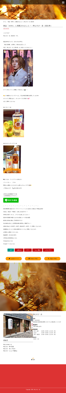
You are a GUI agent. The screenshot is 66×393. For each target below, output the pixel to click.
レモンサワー (48, 250)
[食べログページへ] (33, 359)
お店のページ (15, 258)
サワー (28, 250)
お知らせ (19, 250)
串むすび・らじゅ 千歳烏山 (10, 350)
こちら (14, 182)
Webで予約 (34, 258)
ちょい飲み (37, 250)
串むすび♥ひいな (7, 344)
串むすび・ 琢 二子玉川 (9, 348)
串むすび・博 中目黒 (8, 346)
